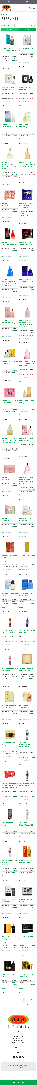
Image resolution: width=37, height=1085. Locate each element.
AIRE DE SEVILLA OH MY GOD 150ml (26, 439)
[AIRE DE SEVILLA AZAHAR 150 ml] (27, 116)
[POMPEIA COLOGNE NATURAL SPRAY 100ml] (27, 851)
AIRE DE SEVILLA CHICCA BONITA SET (26, 243)
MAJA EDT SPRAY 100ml (8, 824)
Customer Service (19, 1042)
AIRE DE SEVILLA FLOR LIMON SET (10, 363)
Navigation (18, 1048)
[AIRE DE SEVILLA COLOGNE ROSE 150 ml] (10, 312)
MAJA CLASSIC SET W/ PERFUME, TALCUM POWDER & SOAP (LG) (10, 786)
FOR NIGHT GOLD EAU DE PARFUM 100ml (27, 669)
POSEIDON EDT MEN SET (26, 938)
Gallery (10, 29)
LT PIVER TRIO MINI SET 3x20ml (8, 744)
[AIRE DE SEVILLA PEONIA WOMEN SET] (10, 509)
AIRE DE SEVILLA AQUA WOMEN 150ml (9, 126)
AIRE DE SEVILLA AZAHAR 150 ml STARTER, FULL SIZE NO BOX (9, 165)
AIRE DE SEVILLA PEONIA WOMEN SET (9, 519)
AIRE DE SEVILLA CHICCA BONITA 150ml (10, 243)
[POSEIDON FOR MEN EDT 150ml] (10, 965)
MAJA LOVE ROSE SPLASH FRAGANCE (26, 824)
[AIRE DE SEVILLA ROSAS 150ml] (27, 509)
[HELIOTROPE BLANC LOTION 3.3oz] (27, 696)
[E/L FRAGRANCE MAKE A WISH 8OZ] (27, 622)
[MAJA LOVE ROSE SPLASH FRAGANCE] (27, 814)
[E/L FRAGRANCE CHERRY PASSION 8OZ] (10, 622)
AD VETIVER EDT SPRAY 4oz (25, 88)
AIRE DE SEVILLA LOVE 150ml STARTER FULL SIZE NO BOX (27, 364)
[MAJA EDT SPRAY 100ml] (10, 814)
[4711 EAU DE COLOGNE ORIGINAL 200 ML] (10, 39)
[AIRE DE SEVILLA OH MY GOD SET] (10, 468)
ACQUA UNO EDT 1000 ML (27, 49)
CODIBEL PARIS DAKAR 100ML (10, 557)
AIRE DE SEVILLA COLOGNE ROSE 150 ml (9, 323)
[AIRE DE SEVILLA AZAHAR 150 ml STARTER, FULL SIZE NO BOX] (10, 153)
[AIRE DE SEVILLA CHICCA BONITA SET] (27, 233)
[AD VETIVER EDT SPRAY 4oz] (27, 78)
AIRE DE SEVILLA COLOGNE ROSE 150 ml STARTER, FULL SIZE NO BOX (26, 324)
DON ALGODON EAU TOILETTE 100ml (26, 594)
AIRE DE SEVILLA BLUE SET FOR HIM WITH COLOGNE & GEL (27, 205)
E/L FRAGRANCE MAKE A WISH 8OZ (27, 631)
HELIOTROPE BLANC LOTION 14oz (9, 706)
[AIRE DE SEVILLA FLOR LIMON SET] (10, 353)
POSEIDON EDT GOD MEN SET (26, 900)
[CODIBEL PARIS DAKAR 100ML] (10, 547)
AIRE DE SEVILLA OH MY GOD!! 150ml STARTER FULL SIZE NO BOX (26, 480)
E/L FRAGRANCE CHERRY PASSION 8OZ (9, 631)
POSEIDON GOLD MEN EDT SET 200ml (27, 975)
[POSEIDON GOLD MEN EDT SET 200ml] (27, 965)
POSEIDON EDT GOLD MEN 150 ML (9, 938)
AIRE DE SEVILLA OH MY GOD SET (9, 478)
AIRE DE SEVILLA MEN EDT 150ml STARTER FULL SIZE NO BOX (9, 440)
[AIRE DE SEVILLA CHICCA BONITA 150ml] (10, 233)
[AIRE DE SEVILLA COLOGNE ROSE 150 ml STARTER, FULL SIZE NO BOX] (27, 312)
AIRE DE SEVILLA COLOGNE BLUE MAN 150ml (26, 282)
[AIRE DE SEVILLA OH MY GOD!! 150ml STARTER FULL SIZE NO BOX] (27, 468)
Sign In (9, 2)
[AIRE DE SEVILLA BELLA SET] (10, 194)
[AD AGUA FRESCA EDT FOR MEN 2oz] (10, 78)
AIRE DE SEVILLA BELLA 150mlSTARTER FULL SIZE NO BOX (27, 164)
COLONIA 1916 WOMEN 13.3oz (27, 557)
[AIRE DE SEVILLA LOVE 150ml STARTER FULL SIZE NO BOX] (27, 353)
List (27, 29)
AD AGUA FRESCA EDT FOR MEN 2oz (10, 88)
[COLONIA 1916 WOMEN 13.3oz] (27, 547)
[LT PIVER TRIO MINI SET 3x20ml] (10, 734)
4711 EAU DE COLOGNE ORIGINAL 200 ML (9, 50)
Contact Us (18, 1050)
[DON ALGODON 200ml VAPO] (10, 584)
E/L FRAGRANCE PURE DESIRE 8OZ (10, 669)
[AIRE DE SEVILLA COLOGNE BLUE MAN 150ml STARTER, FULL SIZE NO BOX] (10, 271)
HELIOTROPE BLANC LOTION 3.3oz (26, 706)
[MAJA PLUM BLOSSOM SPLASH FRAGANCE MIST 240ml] (10, 851)
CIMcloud (21, 1067)
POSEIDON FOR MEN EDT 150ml (9, 975)
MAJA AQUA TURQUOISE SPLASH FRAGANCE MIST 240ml (26, 746)
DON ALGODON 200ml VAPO (10, 594)
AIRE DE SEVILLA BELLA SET (8, 204)
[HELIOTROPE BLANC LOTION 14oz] (10, 696)
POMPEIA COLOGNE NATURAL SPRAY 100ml (26, 862)
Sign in (3, 63)
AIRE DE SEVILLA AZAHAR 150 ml (25, 126)
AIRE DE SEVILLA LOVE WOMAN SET (10, 402)
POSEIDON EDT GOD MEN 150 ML (9, 900)
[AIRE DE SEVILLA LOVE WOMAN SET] (10, 392)
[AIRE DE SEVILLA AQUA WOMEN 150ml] (10, 116)
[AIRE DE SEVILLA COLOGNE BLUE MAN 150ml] (27, 271)
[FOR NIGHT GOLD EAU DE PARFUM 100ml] (27, 659)
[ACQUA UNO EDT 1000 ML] (27, 39)
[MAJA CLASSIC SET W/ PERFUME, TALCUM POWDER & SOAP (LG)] (10, 774)
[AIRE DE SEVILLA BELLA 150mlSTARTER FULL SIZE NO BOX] (27, 153)
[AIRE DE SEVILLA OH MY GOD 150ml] (27, 429)
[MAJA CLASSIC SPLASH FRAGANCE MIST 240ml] (27, 775)
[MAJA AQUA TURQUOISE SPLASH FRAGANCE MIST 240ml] (27, 734)
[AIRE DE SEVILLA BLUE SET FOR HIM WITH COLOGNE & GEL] (27, 194)
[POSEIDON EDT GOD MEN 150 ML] (10, 890)
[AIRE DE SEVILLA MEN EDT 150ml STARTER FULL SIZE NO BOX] (10, 429)
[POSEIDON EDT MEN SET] (27, 928)
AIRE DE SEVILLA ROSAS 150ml (25, 519)
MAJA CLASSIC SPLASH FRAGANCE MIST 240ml (27, 786)
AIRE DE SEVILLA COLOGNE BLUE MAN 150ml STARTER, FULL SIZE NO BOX (9, 283)
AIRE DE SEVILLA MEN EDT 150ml (26, 402)
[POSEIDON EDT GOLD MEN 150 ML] (10, 928)
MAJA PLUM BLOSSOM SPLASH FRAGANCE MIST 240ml (10, 862)
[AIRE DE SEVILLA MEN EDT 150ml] (27, 392)
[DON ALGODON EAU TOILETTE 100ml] (27, 584)
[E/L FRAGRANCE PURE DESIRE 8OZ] (10, 659)
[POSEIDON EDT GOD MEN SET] (27, 890)
